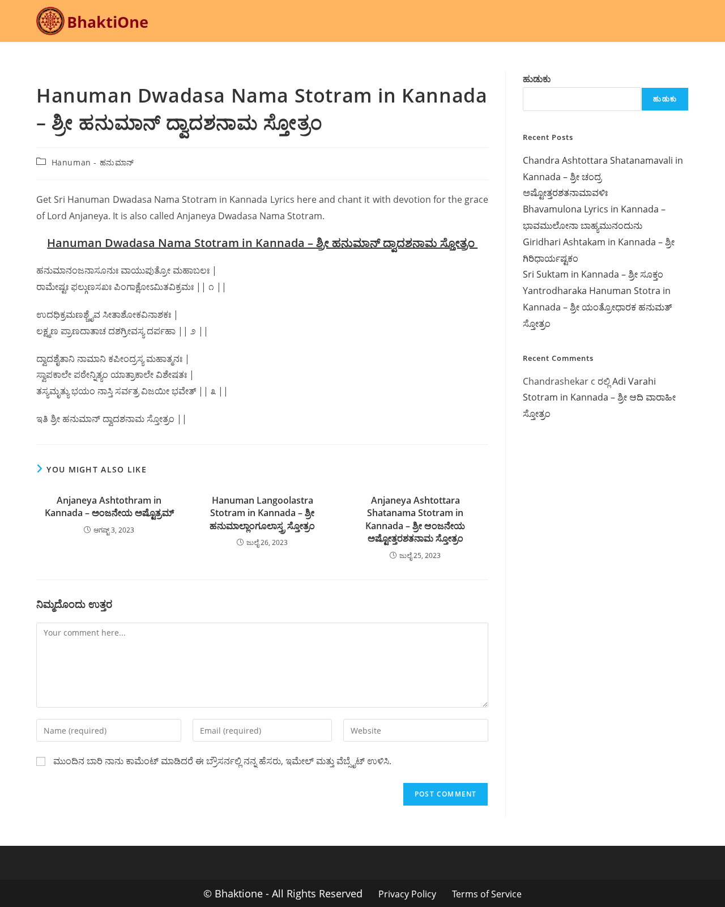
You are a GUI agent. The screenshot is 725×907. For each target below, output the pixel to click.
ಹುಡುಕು (537, 79)
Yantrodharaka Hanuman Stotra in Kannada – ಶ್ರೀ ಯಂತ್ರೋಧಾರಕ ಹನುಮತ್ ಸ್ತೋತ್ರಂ (597, 307)
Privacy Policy (407, 894)
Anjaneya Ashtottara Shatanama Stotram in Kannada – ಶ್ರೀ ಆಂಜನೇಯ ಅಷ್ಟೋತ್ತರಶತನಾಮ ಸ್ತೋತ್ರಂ (415, 519)
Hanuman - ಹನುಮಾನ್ (93, 162)
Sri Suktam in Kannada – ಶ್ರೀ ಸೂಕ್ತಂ (593, 274)
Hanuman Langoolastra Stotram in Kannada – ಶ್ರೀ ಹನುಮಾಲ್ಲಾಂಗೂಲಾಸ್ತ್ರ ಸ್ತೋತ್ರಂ (262, 513)
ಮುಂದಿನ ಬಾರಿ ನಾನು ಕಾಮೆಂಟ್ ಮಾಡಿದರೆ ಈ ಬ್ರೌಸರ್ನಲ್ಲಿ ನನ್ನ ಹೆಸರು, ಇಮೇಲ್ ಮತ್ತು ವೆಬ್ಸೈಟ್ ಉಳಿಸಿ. (222, 761)
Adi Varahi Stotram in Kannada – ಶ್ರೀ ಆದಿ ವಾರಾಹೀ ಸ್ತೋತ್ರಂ (599, 397)
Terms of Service (487, 894)
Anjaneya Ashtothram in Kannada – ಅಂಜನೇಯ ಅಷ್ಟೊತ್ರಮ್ (109, 506)
